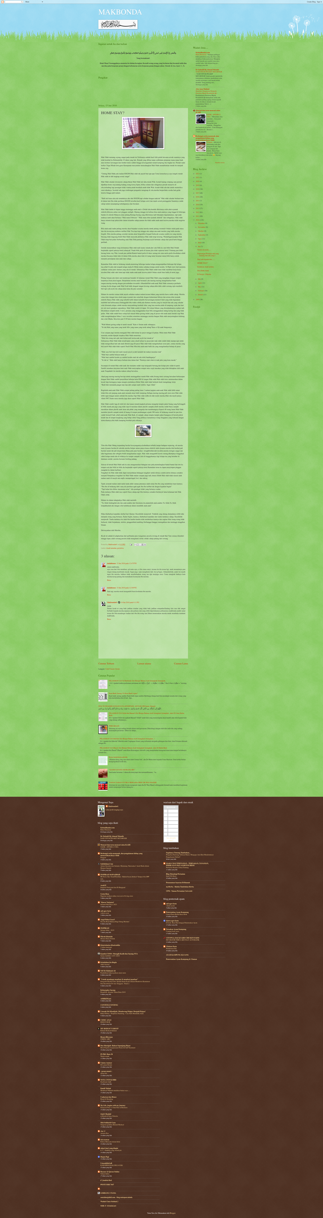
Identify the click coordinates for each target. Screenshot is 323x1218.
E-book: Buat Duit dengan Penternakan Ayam (181, 923)
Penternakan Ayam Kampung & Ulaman (181, 959)
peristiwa (120, 548)
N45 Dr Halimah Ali (108, 971)
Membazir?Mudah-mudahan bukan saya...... (115, 1090)
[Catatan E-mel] (131, 544)
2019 (198, 185)
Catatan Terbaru (106, 663)
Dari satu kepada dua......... (206, 259)
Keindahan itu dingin (108, 962)
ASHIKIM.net (105, 998)
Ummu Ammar (106, 1063)
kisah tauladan (111, 548)
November (202, 227)
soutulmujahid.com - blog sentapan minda (116, 1197)
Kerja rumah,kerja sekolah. (118, 757)
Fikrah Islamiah (106, 936)
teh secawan (104, 1139)
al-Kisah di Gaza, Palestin (109, 1116)
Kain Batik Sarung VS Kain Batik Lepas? (123, 693)
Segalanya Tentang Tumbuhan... (178, 852)
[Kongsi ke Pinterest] (145, 544)
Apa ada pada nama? (171, 839)
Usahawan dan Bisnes (108, 1097)
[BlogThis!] (138, 544)
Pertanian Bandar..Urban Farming (177, 867)
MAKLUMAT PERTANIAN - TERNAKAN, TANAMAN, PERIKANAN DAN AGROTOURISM (187, 864)
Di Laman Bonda (106, 1065)
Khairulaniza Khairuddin (110, 945)
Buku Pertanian (201, 54)
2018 (198, 189)
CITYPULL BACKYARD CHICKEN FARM (182, 938)
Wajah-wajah (104, 1056)
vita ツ (102, 1131)
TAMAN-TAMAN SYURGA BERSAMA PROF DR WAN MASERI (133, 782)
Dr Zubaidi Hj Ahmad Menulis (207, 69)
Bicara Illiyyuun (106, 1037)
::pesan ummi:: (106, 1071)
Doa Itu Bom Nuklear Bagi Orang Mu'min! (114, 921)
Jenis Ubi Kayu (171, 876)
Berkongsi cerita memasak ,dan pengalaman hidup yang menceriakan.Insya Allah (207, 138)
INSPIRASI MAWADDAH (110, 874)
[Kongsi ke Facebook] (142, 544)
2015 (198, 200)
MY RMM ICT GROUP (109, 1028)
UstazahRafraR (106, 1163)
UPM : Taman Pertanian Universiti (179, 891)
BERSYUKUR (105, 1022)
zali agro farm (105, 911)
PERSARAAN (114, 726)
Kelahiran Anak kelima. (205, 267)
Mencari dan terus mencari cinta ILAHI (208, 111)
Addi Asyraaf (104, 964)
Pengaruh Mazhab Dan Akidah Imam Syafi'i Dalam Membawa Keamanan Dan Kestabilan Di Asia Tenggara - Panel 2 (125, 982)
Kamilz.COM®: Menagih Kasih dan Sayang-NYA (119, 953)
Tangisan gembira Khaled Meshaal (112, 1124)
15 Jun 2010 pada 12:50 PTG (127, 587)
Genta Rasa (104, 894)
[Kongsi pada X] (140, 544)
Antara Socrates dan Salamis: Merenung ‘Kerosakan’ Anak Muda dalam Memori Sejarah (124, 867)
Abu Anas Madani (202, 89)
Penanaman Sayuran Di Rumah (178, 882)
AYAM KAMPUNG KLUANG (177, 955)
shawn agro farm (172, 920)
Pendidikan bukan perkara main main (113, 973)
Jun (199, 246)
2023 (198, 173)
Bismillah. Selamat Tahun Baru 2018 (113, 992)
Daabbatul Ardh (105, 1082)
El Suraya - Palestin (204, 274)
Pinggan (210, 142)
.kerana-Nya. (104, 1133)
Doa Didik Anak (203, 270)
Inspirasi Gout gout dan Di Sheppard (112, 887)
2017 (198, 193)
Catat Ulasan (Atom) (112, 669)
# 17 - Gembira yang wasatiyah (111, 1150)
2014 (198, 204)
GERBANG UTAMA (108, 1193)
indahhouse (111, 563)
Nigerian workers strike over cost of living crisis (116, 896)
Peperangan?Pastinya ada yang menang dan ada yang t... (208, 254)
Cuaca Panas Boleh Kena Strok (176, 914)
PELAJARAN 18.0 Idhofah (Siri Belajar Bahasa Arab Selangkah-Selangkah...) (127, 738)
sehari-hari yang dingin (109, 1148)
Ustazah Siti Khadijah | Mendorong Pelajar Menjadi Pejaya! (123, 1011)
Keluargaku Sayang (107, 990)
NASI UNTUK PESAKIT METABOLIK (209, 72)
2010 (198, 220)
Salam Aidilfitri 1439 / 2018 (110, 956)
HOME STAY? (202, 263)
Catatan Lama (181, 663)
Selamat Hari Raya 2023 (108, 904)
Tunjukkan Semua (220, 162)
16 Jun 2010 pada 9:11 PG (130, 602)
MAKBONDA (120, 12)
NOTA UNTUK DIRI (108, 1080)
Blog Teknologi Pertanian (175, 874)
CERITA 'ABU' (105, 1039)
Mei (199, 279)
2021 (198, 177)
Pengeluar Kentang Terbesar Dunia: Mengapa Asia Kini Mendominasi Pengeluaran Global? (190, 856)
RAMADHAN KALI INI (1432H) (111, 1165)
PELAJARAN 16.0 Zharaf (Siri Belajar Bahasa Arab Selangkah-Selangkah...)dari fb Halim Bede (133, 748)
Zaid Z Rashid (105, 1114)
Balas (109, 580)
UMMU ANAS (105, 1020)
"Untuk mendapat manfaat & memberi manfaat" (119, 979)
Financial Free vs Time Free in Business (113, 1107)
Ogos (200, 239)
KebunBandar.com (203, 52)
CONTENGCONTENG (109, 1005)
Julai (200, 242)
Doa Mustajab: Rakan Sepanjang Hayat (115, 1045)
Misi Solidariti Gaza (108, 1122)
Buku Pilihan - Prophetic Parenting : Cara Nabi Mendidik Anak (122, 1013)
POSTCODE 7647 (107, 1184)
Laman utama (144, 663)
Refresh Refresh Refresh (108, 1030)
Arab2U (103, 885)
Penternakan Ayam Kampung (177, 912)
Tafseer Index (105, 1174)
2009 (198, 299)
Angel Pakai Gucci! (107, 919)
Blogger (172, 1213)
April (200, 283)
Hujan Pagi (104, 1157)
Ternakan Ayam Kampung (176, 929)
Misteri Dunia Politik (107, 938)
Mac (199, 286)
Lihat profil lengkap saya (114, 809)
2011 (198, 216)
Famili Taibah (105, 1088)
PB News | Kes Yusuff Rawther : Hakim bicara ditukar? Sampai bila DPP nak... (124, 877)
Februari (201, 290)
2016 (198, 197)
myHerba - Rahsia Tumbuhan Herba (180, 886)
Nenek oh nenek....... (204, 249)
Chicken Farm (171, 946)
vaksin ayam (104, 913)
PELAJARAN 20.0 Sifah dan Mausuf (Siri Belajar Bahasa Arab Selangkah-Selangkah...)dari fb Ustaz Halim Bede (146, 714)
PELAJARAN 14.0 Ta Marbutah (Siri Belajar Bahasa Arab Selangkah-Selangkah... (137, 680)
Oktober (201, 231)
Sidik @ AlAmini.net (108, 1205)
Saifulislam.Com (106, 864)
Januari (200, 294)
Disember (201, 223)
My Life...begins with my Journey (112, 1105)
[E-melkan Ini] (135, 544)
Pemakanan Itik (171, 948)
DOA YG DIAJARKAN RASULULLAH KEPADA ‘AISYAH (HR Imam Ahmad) (127, 706)
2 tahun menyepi (106, 947)
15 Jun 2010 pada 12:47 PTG (127, 563)
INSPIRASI (104, 928)
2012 (198, 212)
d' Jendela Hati (106, 1180)
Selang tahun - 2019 (107, 930)
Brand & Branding (106, 1099)
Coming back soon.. (173, 931)
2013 (198, 208)
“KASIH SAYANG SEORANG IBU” (122, 769)
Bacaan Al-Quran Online (109, 1171)
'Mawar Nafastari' (107, 902)
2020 (198, 181)
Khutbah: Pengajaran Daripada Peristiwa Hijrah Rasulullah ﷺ (206, 92)
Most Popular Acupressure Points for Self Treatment (117, 1047)
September (202, 235)
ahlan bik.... (104, 1073)
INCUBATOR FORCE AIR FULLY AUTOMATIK (182, 940)
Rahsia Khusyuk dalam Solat (110, 1142)
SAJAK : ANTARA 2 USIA (109, 847)
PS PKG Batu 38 (106, 1054)
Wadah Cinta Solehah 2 (109, 1201)
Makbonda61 (112, 602)
